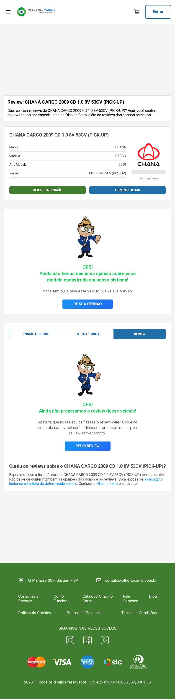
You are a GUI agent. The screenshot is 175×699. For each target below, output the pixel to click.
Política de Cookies (34, 612)
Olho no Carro (107, 483)
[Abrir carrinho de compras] (137, 11)
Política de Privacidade (86, 612)
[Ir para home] (35, 11)
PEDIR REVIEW (88, 446)
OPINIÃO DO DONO (35, 334)
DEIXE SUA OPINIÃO (47, 190)
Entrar (158, 12)
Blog (153, 596)
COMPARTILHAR (127, 190)
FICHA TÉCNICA (87, 334)
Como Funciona (61, 598)
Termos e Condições (139, 612)
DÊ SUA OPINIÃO (87, 304)
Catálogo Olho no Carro (97, 598)
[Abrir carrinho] (8, 11)
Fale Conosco (130, 598)
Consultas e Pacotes (28, 598)
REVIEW (139, 334)
